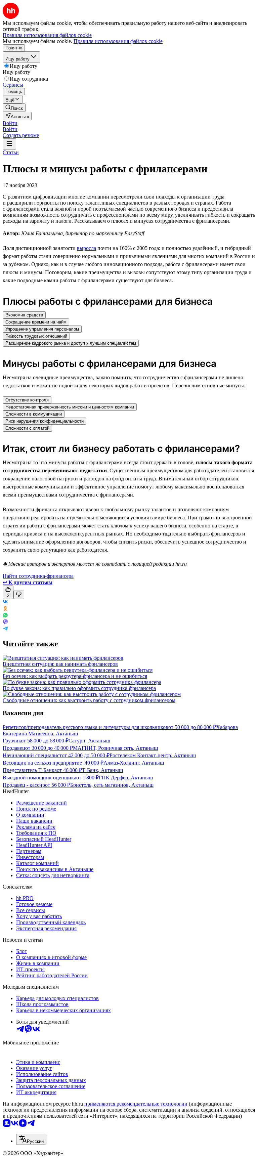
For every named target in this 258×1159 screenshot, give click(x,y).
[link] (14, 107)
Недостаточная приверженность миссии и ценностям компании (69, 407)
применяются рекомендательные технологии (135, 1104)
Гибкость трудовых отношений (36, 336)
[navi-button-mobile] (9, 143)
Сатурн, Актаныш (89, 740)
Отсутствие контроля (27, 399)
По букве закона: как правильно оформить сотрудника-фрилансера (79, 688)
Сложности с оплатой (27, 428)
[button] (10, 123)
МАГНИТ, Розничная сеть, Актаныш (115, 748)
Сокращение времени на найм (36, 322)
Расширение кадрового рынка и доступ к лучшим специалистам (70, 343)
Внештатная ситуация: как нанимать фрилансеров (60, 664)
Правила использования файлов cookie (118, 41)
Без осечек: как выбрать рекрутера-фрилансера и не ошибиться (75, 676)
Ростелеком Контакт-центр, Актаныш (153, 755)
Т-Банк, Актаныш (102, 770)
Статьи (11, 152)
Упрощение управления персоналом (42, 329)
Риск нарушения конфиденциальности (44, 421)
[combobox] (31, 1139)
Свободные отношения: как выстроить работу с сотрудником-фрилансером (89, 700)
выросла (86, 248)
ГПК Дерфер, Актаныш (126, 777)
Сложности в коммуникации (33, 414)
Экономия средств (24, 314)
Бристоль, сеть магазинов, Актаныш (112, 785)
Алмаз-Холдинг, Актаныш (133, 763)
